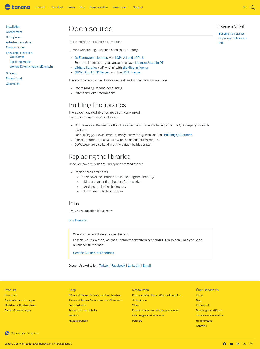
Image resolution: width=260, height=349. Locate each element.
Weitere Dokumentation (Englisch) (31, 66)
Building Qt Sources (178, 135)
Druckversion (78, 220)
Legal (8, 343)
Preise (71, 7)
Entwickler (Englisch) (19, 53)
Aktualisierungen (78, 320)
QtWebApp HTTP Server (92, 72)
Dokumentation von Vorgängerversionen (155, 310)
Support (138, 7)
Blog (82, 7)
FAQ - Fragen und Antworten (148, 315)
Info (221, 43)
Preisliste (74, 315)
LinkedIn (134, 266)
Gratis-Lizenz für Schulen (83, 310)
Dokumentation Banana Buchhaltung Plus (156, 295)
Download (57, 7)
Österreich (12, 84)
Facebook (118, 266)
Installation (13, 26)
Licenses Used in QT (149, 63)
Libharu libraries (86, 68)
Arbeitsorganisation (18, 42)
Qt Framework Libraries (91, 58)
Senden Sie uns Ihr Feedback (93, 253)
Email (147, 266)
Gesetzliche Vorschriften (210, 315)
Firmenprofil (203, 305)
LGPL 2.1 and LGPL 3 (129, 58)
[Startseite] (17, 7)
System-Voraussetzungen (20, 300)
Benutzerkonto (77, 305)
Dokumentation (99, 7)
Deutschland (14, 78)
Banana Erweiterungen (18, 310)
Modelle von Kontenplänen (20, 305)
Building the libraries (232, 33)
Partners (137, 320)
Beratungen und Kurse (209, 310)
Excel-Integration (20, 62)
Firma (199, 295)
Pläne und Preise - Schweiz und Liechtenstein (95, 295)
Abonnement (14, 32)
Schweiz (11, 73)
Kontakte (201, 326)
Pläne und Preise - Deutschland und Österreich (95, 300)
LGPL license (131, 72)
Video (135, 305)
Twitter (104, 266)
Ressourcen (120, 7)
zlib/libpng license (136, 68)
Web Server (17, 57)
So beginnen (13, 37)
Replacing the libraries (233, 38)
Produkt (40, 7)
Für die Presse (204, 320)
